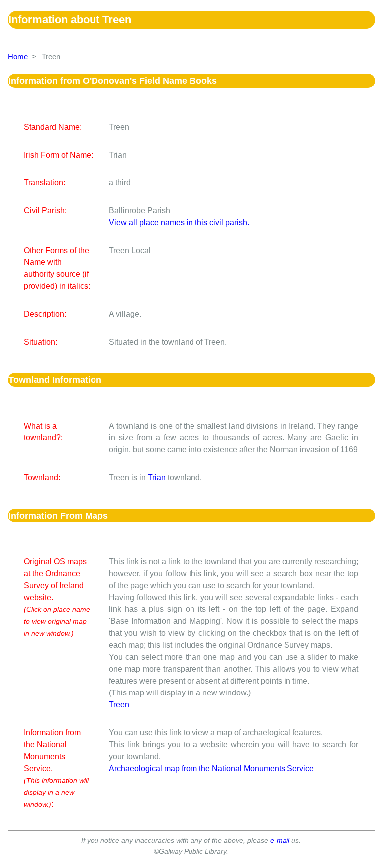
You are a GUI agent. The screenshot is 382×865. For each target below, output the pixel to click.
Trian (157, 477)
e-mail (279, 840)
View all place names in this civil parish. (179, 222)
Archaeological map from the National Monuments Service (211, 768)
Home (18, 56)
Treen (119, 704)
